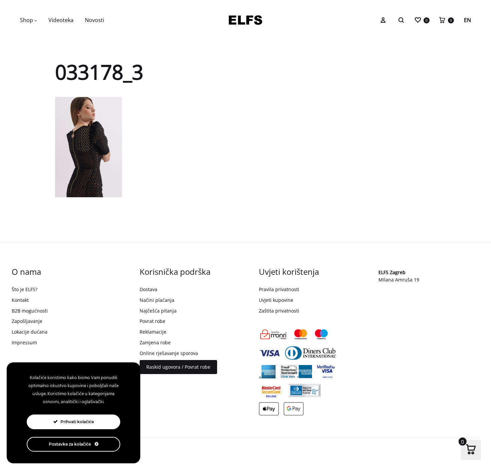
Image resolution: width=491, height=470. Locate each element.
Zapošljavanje (27, 321)
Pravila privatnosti (279, 289)
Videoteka (60, 20)
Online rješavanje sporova (169, 353)
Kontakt (20, 300)
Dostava (148, 289)
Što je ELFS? (24, 289)
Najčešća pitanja (158, 311)
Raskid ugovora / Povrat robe (178, 367)
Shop (26, 20)
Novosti (94, 20)
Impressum (24, 342)
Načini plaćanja (157, 300)
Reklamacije (153, 332)
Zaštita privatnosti (279, 311)
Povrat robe (152, 321)
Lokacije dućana (29, 332)
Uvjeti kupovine (276, 300)
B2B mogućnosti (30, 311)
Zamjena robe (155, 342)
